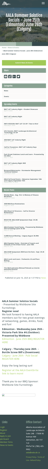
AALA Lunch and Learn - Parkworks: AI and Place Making (21, 260)
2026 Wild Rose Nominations (14, 204)
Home (4, 48)
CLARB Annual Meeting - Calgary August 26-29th (21, 236)
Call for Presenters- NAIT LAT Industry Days (20, 148)
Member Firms (6, 442)
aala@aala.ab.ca (33, 452)
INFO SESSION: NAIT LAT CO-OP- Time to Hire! (21, 124)
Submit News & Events (24, 63)
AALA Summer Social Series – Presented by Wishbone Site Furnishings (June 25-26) (23, 228)
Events (6, 96)
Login (2, 427)
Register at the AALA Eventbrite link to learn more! (20, 372)
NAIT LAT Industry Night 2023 (15, 164)
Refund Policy (35, 460)
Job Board (4, 439)
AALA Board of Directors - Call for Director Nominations (19, 212)
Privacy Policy (31, 457)
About (2, 433)
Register (3, 430)
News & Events (13, 48)
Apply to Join (5, 436)
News (6, 91)
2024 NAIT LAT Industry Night (15, 140)
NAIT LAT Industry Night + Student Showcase (21, 110)
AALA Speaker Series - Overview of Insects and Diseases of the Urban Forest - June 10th (21, 244)
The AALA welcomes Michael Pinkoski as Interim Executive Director (21, 269)
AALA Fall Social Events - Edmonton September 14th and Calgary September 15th (23, 180)
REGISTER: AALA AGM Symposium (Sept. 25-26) (20, 220)
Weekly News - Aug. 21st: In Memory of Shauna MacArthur (21, 196)
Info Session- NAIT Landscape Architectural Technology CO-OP (20, 132)
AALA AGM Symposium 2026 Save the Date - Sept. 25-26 (24, 252)
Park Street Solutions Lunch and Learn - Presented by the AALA (24, 155)
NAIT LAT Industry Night (13, 117)
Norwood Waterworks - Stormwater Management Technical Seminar (22, 172)
